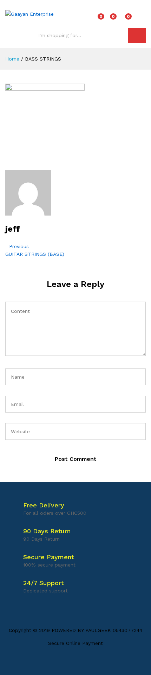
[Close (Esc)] (143, 7)
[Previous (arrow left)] (12, 337)
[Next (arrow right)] (138, 337)
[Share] (128, 7)
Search (137, 35)
